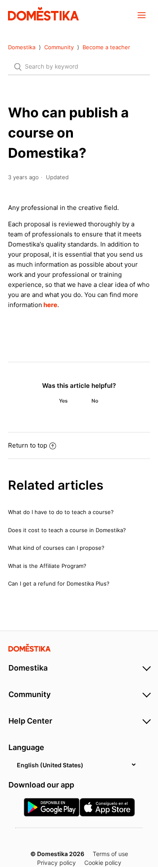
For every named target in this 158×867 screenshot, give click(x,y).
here (50, 305)
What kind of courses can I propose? (56, 547)
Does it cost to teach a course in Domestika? (67, 530)
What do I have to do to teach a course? (61, 512)
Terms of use (110, 853)
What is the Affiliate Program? (47, 565)
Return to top (27, 445)
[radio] (63, 401)
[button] (141, 15)
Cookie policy (102, 862)
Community (59, 47)
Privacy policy (56, 862)
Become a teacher (106, 47)
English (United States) (50, 765)
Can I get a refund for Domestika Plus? (59, 583)
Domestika (21, 47)
